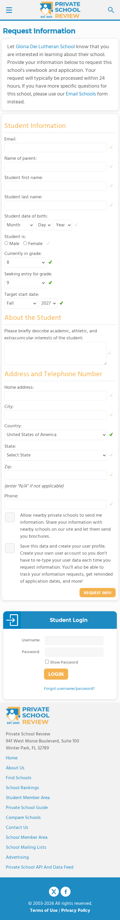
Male (14, 243)
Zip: (8, 467)
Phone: (11, 496)
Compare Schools (23, 817)
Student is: (15, 236)
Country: (13, 426)
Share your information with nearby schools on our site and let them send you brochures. (65, 526)
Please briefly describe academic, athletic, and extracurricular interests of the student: (50, 335)
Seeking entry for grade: (28, 274)
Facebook (65, 891)
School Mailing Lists (26, 847)
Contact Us (17, 827)
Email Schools (81, 94)
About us (15, 768)
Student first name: (23, 177)
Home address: (19, 387)
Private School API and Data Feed (39, 867)
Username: (31, 640)
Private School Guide (27, 807)
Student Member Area (28, 797)
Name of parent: (20, 158)
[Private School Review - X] (54, 892)
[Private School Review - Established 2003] (60, 10)
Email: (10, 139)
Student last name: (23, 197)
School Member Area (26, 837)
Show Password (64, 662)
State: (10, 446)
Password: (31, 652)
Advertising (17, 857)
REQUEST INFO (97, 593)
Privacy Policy (75, 910)
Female (35, 243)
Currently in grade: (23, 253)
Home (11, 758)
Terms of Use (44, 910)
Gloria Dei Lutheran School (45, 47)
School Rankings (22, 787)
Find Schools (18, 778)
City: (9, 406)
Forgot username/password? (69, 689)
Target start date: (21, 294)
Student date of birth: (26, 216)
